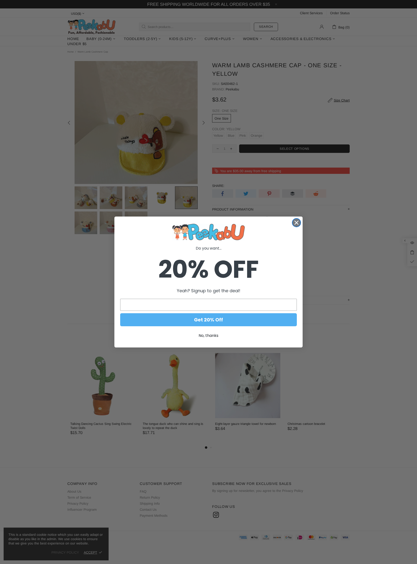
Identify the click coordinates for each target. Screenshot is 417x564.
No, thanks (208, 335)
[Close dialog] (296, 222)
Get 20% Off (208, 319)
